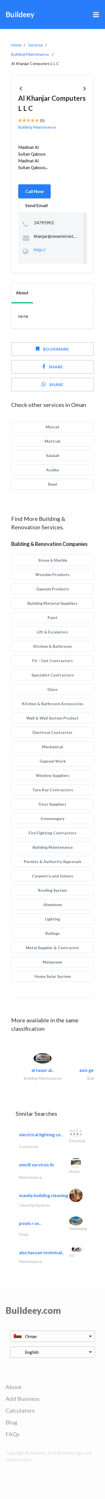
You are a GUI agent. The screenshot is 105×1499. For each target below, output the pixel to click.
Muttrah (52, 441)
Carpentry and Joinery (52, 875)
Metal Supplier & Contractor (52, 947)
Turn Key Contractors (52, 789)
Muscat (53, 426)
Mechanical (52, 746)
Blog (11, 1422)
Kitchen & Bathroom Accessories (52, 703)
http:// (40, 249)
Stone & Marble (52, 560)
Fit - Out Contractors (52, 660)
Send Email (36, 205)
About (14, 1386)
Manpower (52, 962)
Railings (52, 933)
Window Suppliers (52, 775)
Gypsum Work (52, 761)
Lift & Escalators (52, 631)
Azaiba (52, 469)
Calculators (20, 1410)
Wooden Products (52, 574)
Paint (53, 617)
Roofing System (52, 890)
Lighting (52, 919)
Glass (52, 689)
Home (16, 44)
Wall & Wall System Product (52, 718)
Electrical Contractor (52, 732)
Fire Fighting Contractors (52, 832)
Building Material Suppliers (52, 603)
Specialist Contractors (52, 675)
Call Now (34, 191)
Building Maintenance (30, 54)
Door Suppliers (52, 804)
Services (35, 44)
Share (56, 366)
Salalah (52, 455)
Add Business (22, 1398)
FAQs (13, 1434)
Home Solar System (52, 976)
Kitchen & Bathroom (52, 646)
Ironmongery (52, 818)
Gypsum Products (52, 588)
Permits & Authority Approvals (52, 861)
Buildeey (20, 14)
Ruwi (52, 484)
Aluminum (52, 904)
